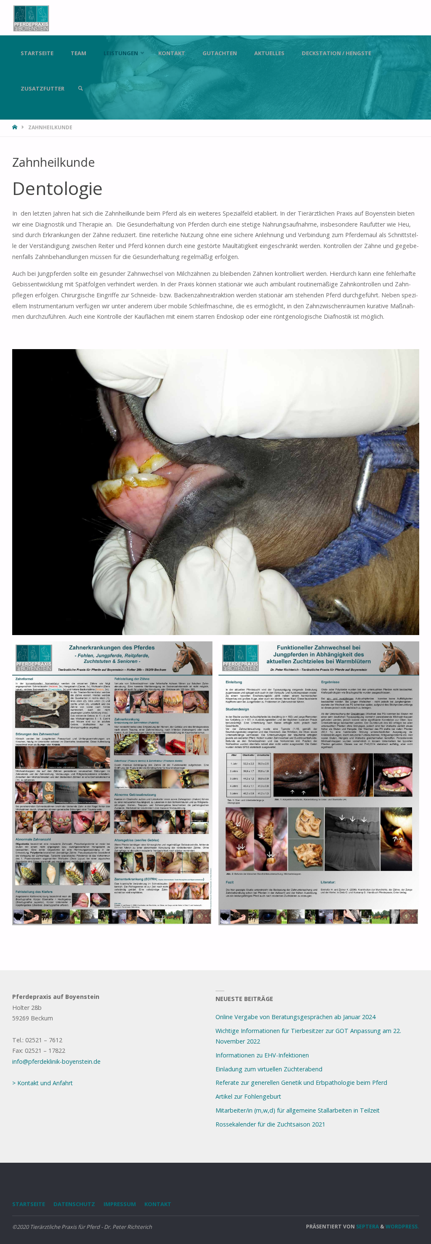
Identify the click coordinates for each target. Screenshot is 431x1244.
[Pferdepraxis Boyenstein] (31, 17)
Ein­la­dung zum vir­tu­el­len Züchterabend (269, 1069)
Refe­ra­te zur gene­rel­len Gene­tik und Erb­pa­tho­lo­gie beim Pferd (301, 1082)
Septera (367, 1226)
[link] (80, 88)
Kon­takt (157, 1204)
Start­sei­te (28, 1204)
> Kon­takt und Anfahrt (42, 1083)
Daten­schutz (74, 1204)
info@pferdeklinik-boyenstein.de (56, 1061)
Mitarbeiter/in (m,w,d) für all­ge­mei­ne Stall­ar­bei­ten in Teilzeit (298, 1110)
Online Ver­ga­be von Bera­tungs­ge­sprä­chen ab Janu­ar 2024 (295, 1017)
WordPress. (402, 1226)
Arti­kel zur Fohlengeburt (248, 1096)
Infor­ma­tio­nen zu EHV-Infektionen (262, 1055)
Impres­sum (120, 1204)
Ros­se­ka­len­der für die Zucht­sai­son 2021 (270, 1124)
